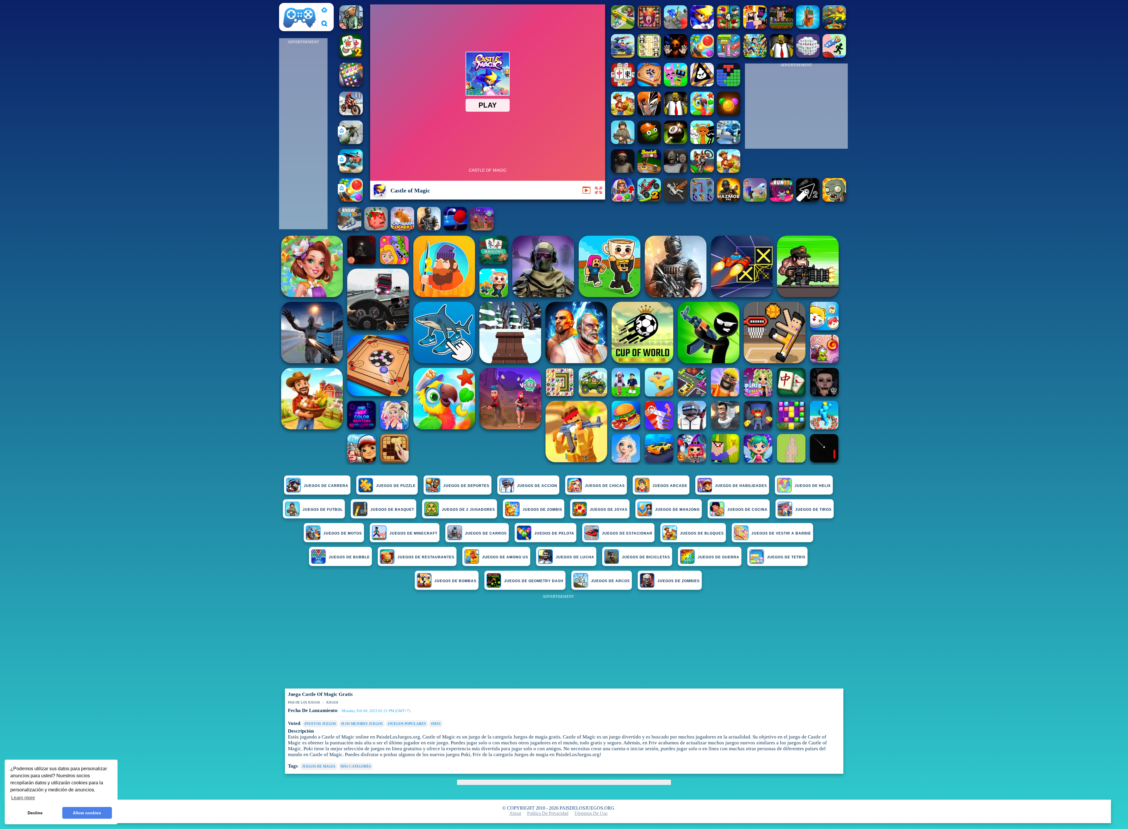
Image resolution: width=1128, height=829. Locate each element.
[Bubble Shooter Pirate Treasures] (351, 199)
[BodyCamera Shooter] (622, 142)
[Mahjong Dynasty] (622, 84)
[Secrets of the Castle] (649, 27)
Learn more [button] (23, 797)
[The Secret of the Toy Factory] (675, 55)
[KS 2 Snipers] (351, 142)
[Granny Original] (675, 171)
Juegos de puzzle (396, 486)
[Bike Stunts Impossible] (702, 171)
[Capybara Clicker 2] (402, 228)
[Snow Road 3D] (349, 228)
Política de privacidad (547, 813)
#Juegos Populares (407, 724)
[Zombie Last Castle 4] (728, 27)
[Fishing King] (834, 27)
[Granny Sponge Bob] (781, 55)
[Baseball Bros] (649, 171)
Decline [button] (35, 812)
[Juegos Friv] (324, 10)
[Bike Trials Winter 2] (351, 113)
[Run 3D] (781, 199)
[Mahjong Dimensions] (808, 55)
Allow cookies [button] (87, 812)
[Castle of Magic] (702, 27)
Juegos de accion (537, 486)
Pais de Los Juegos (299, 6)
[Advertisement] (303, 134)
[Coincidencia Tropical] (702, 113)
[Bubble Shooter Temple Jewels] (728, 113)
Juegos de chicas (605, 486)
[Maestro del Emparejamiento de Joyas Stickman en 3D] (351, 84)
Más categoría (355, 766)
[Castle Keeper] (675, 27)
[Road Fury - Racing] (351, 171)
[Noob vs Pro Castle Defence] (755, 27)
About (515, 813)
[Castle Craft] (622, 27)
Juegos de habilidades (741, 486)
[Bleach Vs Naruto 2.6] (649, 113)
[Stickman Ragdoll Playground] (675, 199)
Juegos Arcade (669, 486)
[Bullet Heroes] (728, 142)
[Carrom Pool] (649, 84)
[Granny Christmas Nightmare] (622, 171)
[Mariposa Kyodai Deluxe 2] (702, 199)
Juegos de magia (318, 766)
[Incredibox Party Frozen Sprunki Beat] (675, 84)
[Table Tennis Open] (455, 228)
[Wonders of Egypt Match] (622, 199)
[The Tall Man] (728, 171)
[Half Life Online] (429, 228)
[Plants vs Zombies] (834, 199)
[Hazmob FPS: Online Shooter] (728, 199)
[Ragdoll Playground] (376, 228)
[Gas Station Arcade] (808, 27)
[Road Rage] (622, 113)
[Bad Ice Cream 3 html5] (702, 84)
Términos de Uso (590, 813)
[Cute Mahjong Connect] (649, 55)
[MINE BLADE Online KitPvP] (755, 55)
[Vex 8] (834, 55)
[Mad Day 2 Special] (622, 55)
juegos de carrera (326, 486)
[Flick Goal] (755, 199)
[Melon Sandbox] (649, 142)
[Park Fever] (728, 55)
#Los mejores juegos (362, 724)
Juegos (332, 702)
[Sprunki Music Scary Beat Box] (702, 142)
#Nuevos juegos (320, 724)
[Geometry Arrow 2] (808, 199)
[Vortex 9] (482, 228)
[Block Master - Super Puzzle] (728, 84)
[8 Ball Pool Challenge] (675, 142)
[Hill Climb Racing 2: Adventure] (649, 199)
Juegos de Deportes (466, 486)
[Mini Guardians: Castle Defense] (781, 27)
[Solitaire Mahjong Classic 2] (351, 55)
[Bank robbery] (351, 27)
